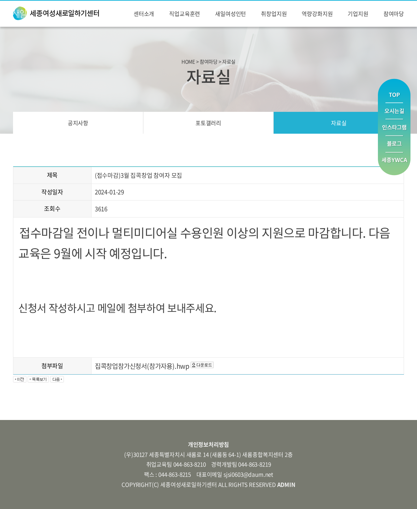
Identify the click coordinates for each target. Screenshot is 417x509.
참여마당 (393, 13)
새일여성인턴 (230, 13)
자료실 (339, 123)
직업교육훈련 (184, 13)
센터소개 (144, 13)
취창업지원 (274, 13)
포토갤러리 (208, 123)
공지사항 (78, 123)
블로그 (394, 144)
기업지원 (358, 13)
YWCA (394, 164)
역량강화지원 (317, 13)
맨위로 (394, 90)
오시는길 (394, 111)
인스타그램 (394, 127)
